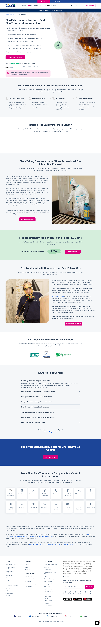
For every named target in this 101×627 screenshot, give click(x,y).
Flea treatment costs (58, 296)
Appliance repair (48, 589)
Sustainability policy (30, 579)
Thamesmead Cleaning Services (26, 536)
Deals (50, 5)
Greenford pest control (36, 544)
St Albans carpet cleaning (52, 544)
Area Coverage (9, 593)
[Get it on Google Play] (77, 599)
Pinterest (75, 593)
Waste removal (48, 581)
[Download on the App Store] (67, 599)
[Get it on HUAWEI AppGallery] (87, 599)
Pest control (47, 586)
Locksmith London (48, 591)
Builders (46, 576)
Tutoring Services (48, 600)
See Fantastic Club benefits (20, 74)
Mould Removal (48, 605)
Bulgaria (85, 616)
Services (24, 5)
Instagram (85, 593)
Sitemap (8, 595)
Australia (18, 616)
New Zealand (35, 616)
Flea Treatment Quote (27, 219)
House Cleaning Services (50, 564)
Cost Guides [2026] (11, 564)
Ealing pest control (68, 544)
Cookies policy (28, 586)
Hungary (70, 616)
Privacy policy (28, 581)
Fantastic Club (34, 5)
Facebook (65, 593)
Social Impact (9, 580)
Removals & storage (49, 579)
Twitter (70, 593)
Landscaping (47, 569)
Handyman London (49, 594)
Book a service (90, 5)
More (54, 5)
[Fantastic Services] (11, 5)
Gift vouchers (9, 578)
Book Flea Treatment (15, 57)
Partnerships (9, 588)
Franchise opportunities (12, 585)
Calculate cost (72, 251)
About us (27, 564)
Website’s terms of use (30, 584)
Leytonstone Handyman (46, 536)
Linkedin (90, 593)
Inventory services (48, 584)
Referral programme (11, 583)
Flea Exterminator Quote (73, 323)
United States (53, 616)
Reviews (27, 567)
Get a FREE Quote (50, 457)
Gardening (46, 567)
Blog (7, 590)
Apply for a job (42, 5)
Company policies (29, 576)
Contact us (27, 569)
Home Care (47, 603)
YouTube (80, 593)
